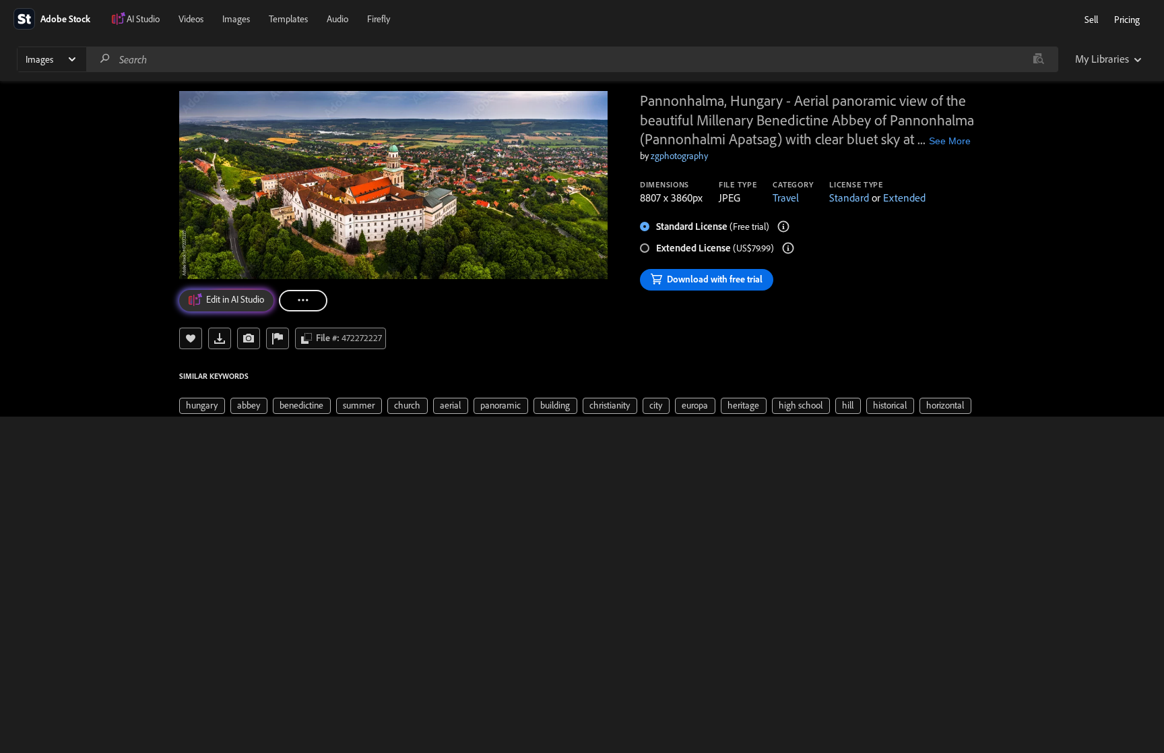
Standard (849, 197)
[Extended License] (788, 248)
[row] (202, 406)
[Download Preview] (219, 338)
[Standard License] (783, 226)
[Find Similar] (248, 338)
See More (950, 140)
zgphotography (679, 156)
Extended (904, 197)
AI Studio (143, 19)
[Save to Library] (190, 338)
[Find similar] (1038, 59)
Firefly (378, 19)
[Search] (105, 59)
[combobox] (572, 59)
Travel (786, 197)
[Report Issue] (277, 338)
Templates (288, 19)
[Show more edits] (303, 300)
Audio (337, 19)
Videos (191, 19)
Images (236, 19)
